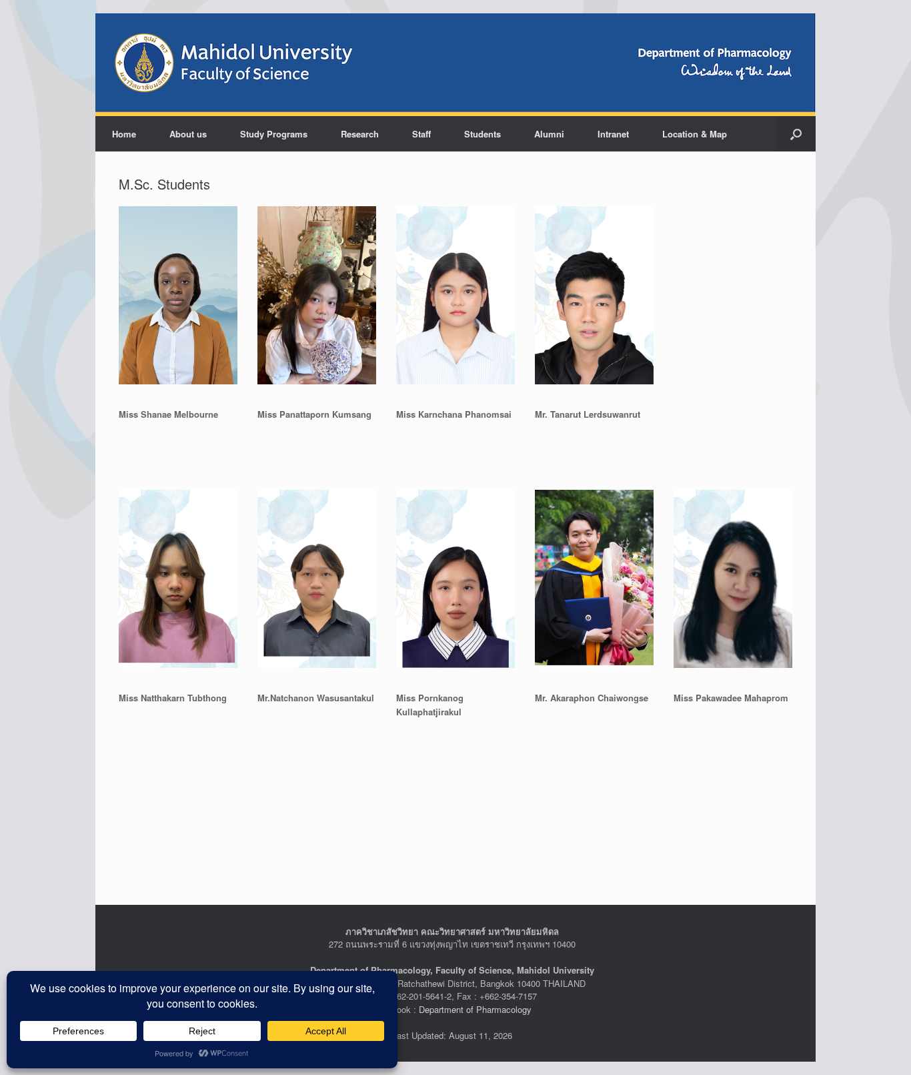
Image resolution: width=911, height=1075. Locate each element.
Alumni (549, 133)
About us (188, 133)
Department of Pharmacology (475, 1009)
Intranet (613, 133)
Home (124, 133)
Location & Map (694, 133)
